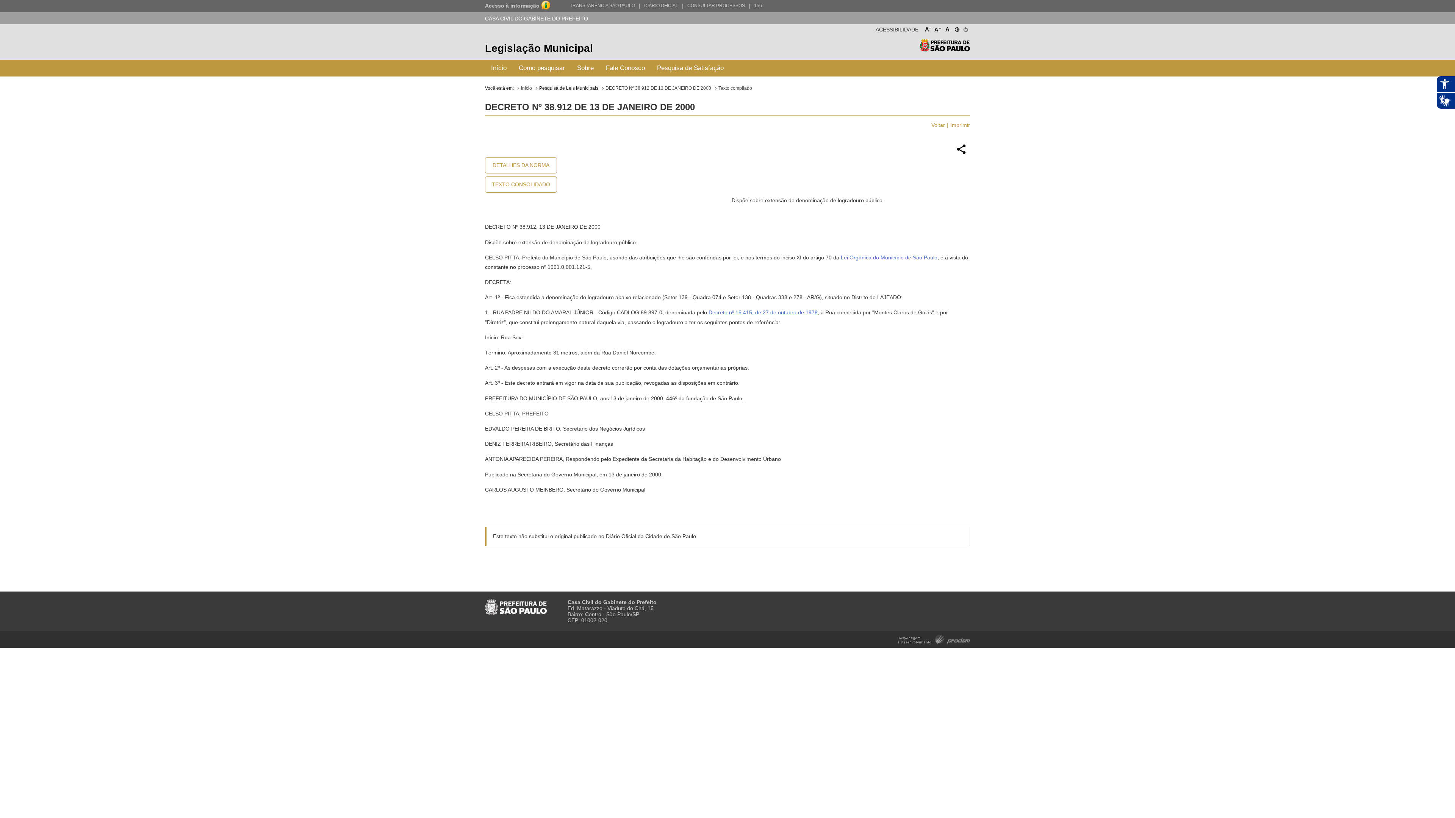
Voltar (938, 125)
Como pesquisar (542, 68)
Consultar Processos (716, 5)
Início (499, 68)
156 (758, 5)
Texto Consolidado (521, 184)
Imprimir (960, 125)
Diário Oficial (661, 5)
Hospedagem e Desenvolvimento (934, 639)
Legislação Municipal (539, 48)
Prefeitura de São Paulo (945, 49)
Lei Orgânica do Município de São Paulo (889, 257)
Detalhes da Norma (521, 165)
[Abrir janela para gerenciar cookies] (965, 28)
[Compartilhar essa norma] (961, 153)
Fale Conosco (625, 68)
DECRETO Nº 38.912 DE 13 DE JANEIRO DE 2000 (658, 88)
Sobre (585, 68)
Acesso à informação (512, 6)
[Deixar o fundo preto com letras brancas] (956, 28)
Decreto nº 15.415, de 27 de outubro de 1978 (763, 312)
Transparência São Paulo (602, 5)
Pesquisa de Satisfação (690, 68)
